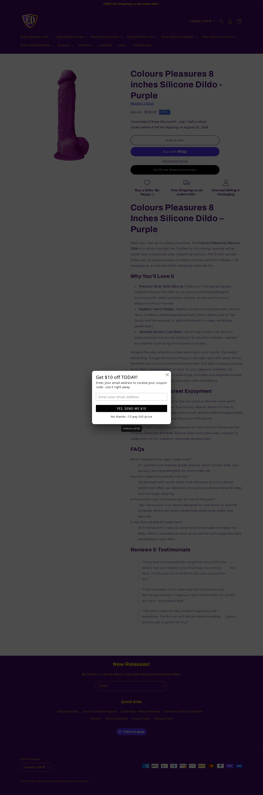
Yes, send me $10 (131, 408)
